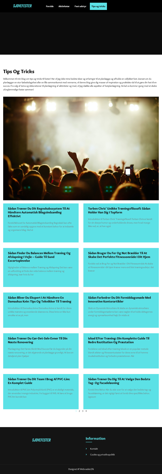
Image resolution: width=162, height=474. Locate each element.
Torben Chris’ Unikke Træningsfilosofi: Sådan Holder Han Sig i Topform (119, 210)
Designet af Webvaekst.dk (81, 469)
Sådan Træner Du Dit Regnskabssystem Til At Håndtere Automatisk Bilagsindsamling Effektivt (39, 212)
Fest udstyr (80, 6)
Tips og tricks (98, 6)
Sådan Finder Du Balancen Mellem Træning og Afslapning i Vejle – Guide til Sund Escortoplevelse (39, 257)
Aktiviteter (64, 6)
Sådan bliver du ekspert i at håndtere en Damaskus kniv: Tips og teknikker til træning (39, 299)
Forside (49, 6)
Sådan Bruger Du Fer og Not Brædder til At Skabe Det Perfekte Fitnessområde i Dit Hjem (119, 255)
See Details (14, 237)
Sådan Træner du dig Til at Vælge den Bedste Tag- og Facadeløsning (119, 381)
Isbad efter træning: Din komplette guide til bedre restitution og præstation (118, 340)
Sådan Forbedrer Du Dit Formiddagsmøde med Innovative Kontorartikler (119, 299)
